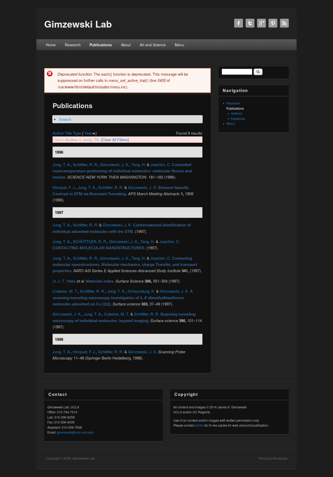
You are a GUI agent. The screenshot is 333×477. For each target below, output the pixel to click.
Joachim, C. (160, 164)
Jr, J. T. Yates (64, 281)
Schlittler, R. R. (85, 164)
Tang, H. (138, 164)
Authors (236, 113)
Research (73, 44)
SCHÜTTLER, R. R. (90, 241)
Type (77, 133)
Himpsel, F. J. (64, 187)
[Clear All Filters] (115, 139)
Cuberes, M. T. (65, 291)
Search (65, 119)
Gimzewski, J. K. (114, 164)
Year (88, 133)
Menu (179, 44)
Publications (100, 44)
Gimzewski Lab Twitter (250, 23)
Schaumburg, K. (141, 291)
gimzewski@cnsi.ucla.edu (75, 432)
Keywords (238, 118)
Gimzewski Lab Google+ (261, 23)
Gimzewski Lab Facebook (238, 23)
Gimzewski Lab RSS (284, 23)
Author (58, 133)
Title (68, 133)
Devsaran (280, 458)
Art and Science (153, 44)
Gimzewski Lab (83, 458)
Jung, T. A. (62, 164)
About (126, 44)
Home (51, 44)
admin (199, 425)
